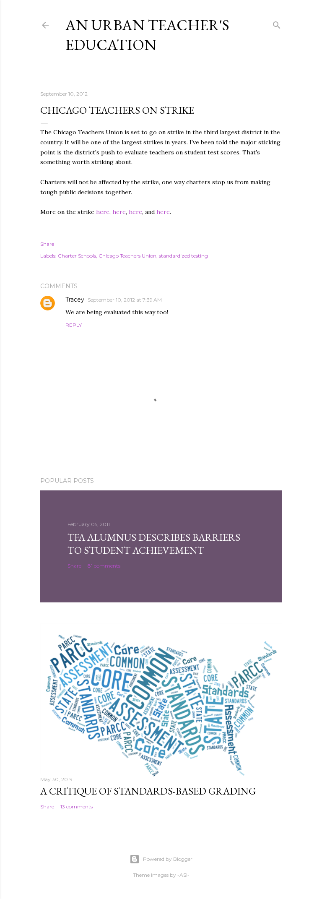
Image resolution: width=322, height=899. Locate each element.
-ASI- (183, 875)
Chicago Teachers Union (127, 256)
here (102, 212)
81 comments (104, 566)
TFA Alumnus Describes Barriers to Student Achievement (154, 544)
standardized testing (183, 256)
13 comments (76, 806)
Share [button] (47, 244)
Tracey (74, 299)
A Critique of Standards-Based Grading (148, 790)
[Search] (277, 23)
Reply (73, 325)
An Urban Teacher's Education (147, 35)
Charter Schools (77, 256)
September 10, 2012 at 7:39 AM (125, 300)
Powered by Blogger (167, 859)
